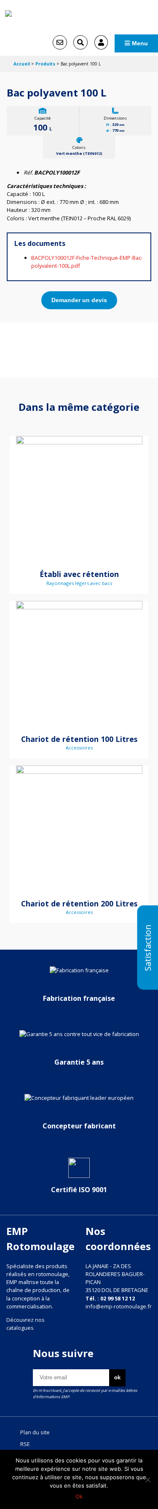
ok (117, 1377)
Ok (79, 1496)
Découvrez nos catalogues (25, 1323)
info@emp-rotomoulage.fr (119, 1306)
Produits (45, 64)
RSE (25, 1444)
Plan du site (35, 1432)
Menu (139, 43)
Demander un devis (79, 300)
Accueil (21, 64)
